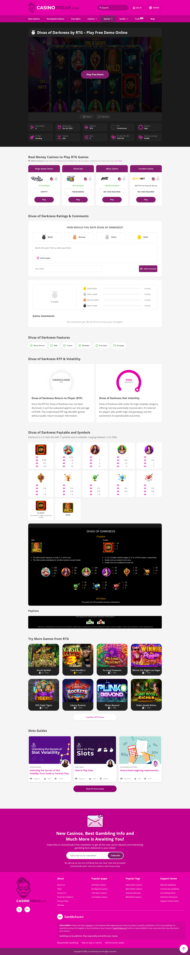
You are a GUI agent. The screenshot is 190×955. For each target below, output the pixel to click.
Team (59, 889)
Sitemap (60, 905)
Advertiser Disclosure (169, 897)
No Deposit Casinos (55, 19)
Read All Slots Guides (95, 789)
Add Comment (150, 268)
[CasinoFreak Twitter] (19, 909)
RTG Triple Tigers (43, 705)
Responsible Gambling (67, 943)
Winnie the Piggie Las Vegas (146, 670)
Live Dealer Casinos (99, 897)
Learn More (118, 161)
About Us (61, 885)
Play (44, 199)
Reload (88, 117)
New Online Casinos (134, 885)
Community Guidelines (169, 889)
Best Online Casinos (134, 889)
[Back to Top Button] (184, 949)
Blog (153, 19)
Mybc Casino (112, 168)
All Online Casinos (99, 885)
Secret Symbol (44, 670)
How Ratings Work (168, 893)
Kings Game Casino (44, 168)
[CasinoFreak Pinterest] (27, 909)
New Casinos (34, 19)
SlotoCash (78, 168)
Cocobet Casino (146, 168)
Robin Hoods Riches (146, 705)
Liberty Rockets (78, 705)
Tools (139, 19)
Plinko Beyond (112, 705)
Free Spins (75, 19)
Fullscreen (105, 117)
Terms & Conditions (96, 866)
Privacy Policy (114, 866)
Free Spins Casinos (99, 893)
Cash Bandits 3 (77, 670)
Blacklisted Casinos (133, 897)
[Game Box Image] (43, 655)
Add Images (45, 258)
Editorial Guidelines (168, 885)
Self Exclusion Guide (114, 943)
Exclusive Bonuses (133, 893)
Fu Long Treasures (112, 670)
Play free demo (95, 74)
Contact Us (61, 893)
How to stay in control (92, 943)
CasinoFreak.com (120, 928)
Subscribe (115, 855)
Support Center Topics (169, 901)
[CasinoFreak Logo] (54, 8)
